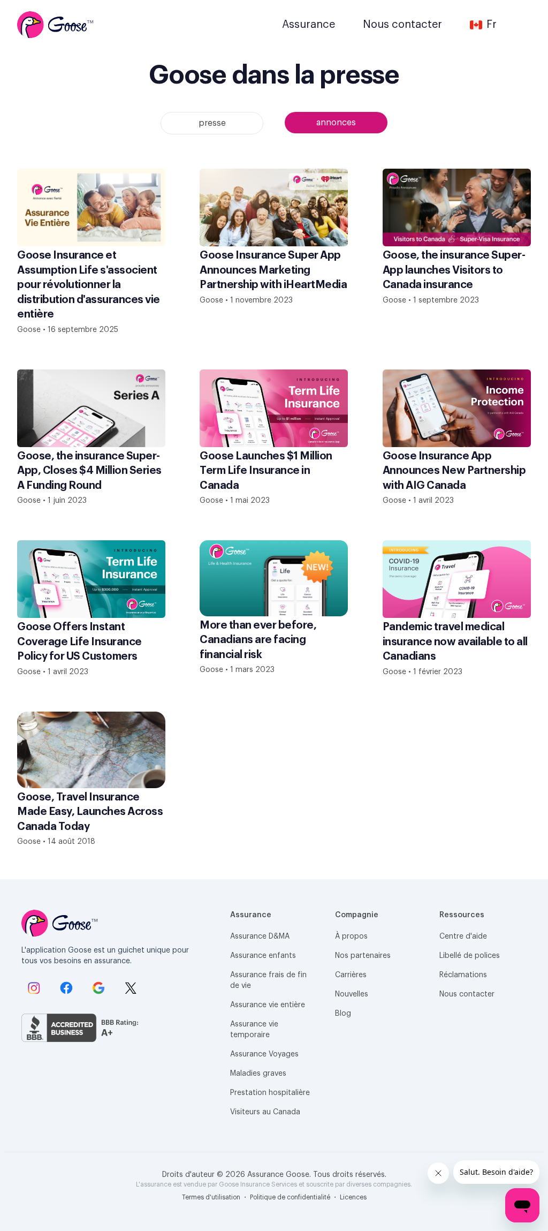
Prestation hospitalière (270, 1093)
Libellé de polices (469, 956)
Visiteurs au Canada (265, 1112)
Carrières (351, 975)
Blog (343, 1013)
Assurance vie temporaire (254, 1030)
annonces (336, 122)
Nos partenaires (363, 956)
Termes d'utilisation (212, 1197)
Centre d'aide (463, 936)
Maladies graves (258, 1073)
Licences (353, 1197)
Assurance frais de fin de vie (268, 980)
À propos (351, 936)
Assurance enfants (263, 956)
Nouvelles (351, 994)
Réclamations (463, 975)
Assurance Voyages (264, 1054)
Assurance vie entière (267, 1005)
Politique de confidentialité (291, 1197)
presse (212, 123)
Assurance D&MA (260, 936)
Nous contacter (466, 994)
